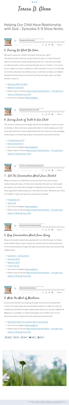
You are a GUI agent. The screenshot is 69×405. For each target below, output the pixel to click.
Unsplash (58, 402)
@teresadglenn (32, 98)
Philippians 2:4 (14, 200)
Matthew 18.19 (14, 263)
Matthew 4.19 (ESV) (16, 88)
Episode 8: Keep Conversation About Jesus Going (28, 322)
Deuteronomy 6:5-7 (16, 144)
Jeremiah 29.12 (14, 259)
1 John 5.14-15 (13, 266)
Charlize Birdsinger (47, 402)
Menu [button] (36, 2)
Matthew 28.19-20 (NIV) (17, 84)
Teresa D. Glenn (34, 9)
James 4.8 (12, 203)
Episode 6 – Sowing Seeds (18, 256)
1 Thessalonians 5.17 (16, 140)
